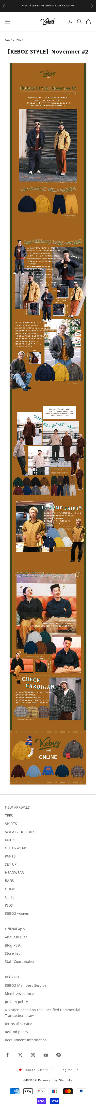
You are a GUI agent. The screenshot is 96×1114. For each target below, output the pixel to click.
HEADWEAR (14, 872)
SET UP (10, 864)
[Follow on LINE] (58, 1055)
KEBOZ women (17, 913)
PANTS (10, 856)
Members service (19, 993)
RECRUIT (12, 977)
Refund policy (16, 1031)
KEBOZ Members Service (25, 985)
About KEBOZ (16, 937)
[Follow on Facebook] (7, 1055)
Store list (12, 953)
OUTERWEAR (15, 848)
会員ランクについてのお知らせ (48, 5)
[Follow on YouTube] (45, 1055)
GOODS (11, 889)
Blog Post (12, 945)
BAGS (9, 880)
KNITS (10, 840)
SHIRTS (11, 823)
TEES (9, 815)
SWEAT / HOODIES (20, 831)
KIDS (9, 905)
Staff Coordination (20, 961)
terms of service (18, 1023)
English (67, 1070)
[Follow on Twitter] (20, 1055)
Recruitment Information (26, 1040)
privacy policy (16, 1001)
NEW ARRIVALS (17, 807)
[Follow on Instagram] (33, 1055)
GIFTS (10, 897)
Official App (15, 929)
